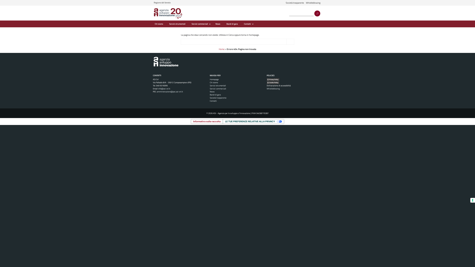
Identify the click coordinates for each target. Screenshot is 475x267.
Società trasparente (295, 2)
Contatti (247, 23)
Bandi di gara (232, 23)
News (217, 23)
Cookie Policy (273, 82)
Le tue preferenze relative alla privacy (250, 121)
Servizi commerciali (200, 23)
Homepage (214, 79)
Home (222, 49)
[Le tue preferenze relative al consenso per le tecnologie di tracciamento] (472, 200)
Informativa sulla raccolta (207, 121)
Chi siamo (159, 23)
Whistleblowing (313, 2)
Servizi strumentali (177, 23)
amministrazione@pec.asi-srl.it (170, 91)
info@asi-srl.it (164, 88)
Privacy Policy (273, 79)
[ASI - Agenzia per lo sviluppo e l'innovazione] (168, 13)
